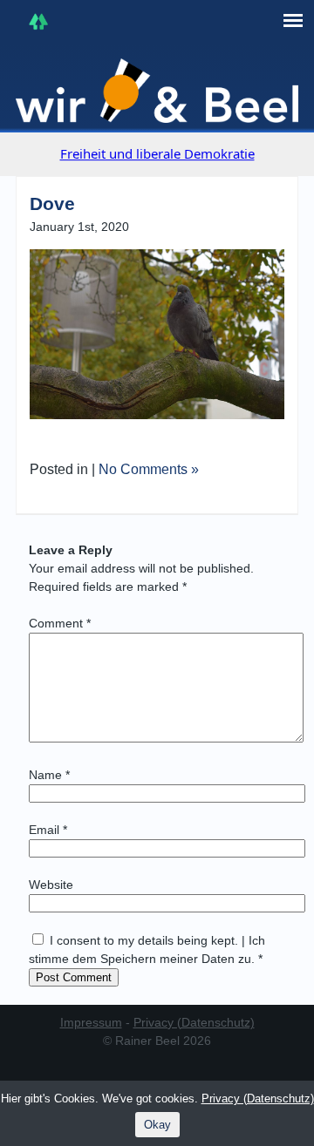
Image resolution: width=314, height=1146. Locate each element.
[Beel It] (157, 91)
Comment (60, 623)
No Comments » (149, 469)
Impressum (91, 1022)
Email (48, 830)
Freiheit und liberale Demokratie (157, 153)
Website (51, 885)
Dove (52, 203)
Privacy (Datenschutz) (194, 1022)
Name (49, 775)
